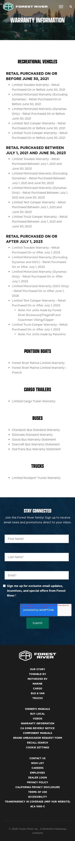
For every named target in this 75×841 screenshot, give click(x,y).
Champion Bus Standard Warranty (36, 430)
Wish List (37, 763)
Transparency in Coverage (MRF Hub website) (37, 801)
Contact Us (37, 758)
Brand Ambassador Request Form (37, 738)
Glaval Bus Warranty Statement (34, 440)
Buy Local (37, 713)
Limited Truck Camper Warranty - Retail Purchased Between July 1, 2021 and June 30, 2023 (40, 221)
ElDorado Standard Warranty (32, 435)
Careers (38, 768)
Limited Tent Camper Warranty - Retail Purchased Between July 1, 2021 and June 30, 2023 (39, 207)
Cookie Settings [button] (37, 747)
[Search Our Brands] (69, 7)
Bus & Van (37, 693)
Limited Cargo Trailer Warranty (33, 401)
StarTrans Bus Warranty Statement (36, 449)
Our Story (37, 669)
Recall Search (37, 742)
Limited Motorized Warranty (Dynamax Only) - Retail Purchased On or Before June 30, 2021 (39, 114)
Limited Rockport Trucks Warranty (36, 478)
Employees (37, 772)
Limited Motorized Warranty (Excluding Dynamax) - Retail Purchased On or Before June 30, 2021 (39, 99)
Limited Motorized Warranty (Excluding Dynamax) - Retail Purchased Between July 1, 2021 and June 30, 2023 (39, 178)
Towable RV (37, 674)
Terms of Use (37, 792)
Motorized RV (37, 679)
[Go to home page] (25, 7)
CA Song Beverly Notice (37, 728)
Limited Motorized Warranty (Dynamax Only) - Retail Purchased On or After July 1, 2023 (39, 276)
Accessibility (37, 796)
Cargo (37, 688)
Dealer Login (37, 777)
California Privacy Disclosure (37, 787)
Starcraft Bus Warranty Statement (36, 444)
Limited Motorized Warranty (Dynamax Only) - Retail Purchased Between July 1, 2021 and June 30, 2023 (40, 193)
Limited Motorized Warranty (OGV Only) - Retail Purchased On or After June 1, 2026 (40, 291)
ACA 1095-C (37, 806)
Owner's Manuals (37, 709)
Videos (37, 718)
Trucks (37, 698)
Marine (37, 683)
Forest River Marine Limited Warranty (38, 363)
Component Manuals (37, 733)
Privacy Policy (37, 782)
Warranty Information (37, 723)
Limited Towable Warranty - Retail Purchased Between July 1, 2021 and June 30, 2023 (37, 164)
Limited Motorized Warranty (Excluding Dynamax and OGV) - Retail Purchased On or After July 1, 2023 (39, 262)
